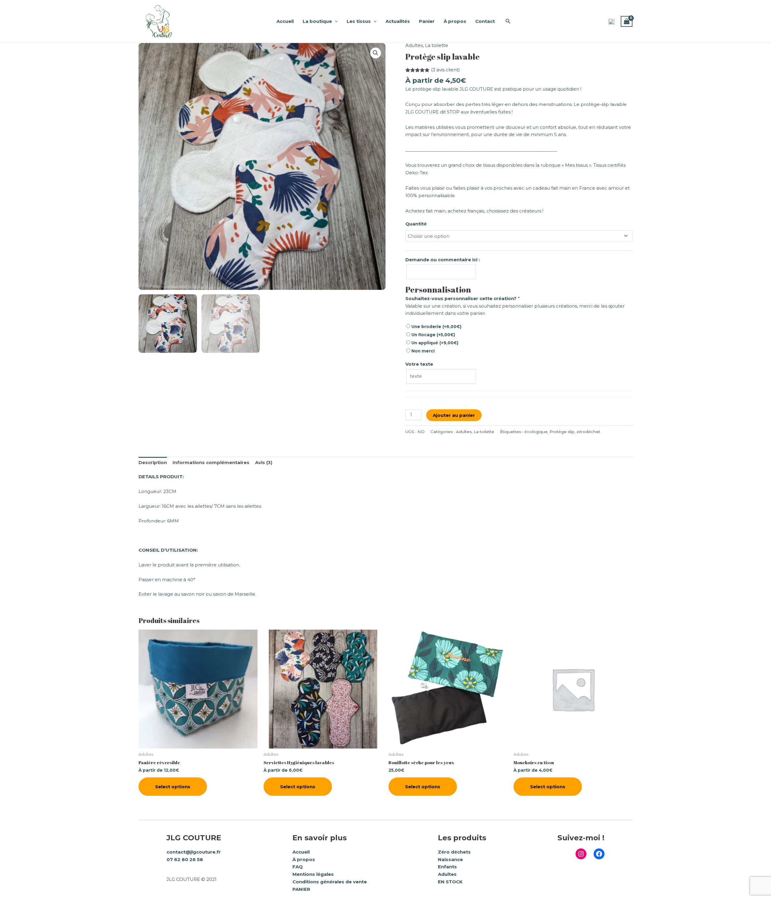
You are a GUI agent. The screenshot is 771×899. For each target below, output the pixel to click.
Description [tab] (153, 462)
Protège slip (562, 431)
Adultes (414, 45)
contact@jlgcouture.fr (194, 852)
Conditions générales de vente (329, 882)
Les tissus (359, 21)
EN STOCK (450, 882)
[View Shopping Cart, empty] (627, 21)
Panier (427, 21)
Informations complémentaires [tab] (211, 462)
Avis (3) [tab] (263, 462)
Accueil (285, 21)
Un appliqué (434, 342)
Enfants (447, 867)
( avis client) (445, 70)
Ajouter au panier (454, 415)
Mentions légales (313, 874)
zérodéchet (588, 431)
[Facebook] (599, 853)
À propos (455, 21)
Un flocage (432, 334)
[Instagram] (581, 853)
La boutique (317, 21)
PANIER (301, 889)
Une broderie (435, 326)
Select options (172, 786)
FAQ (297, 867)
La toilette (436, 45)
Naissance (450, 859)
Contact (485, 21)
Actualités (398, 21)
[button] (508, 21)
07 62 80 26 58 (185, 859)
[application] (335, 21)
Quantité (416, 224)
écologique (536, 431)
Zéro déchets (454, 852)
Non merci (422, 351)
